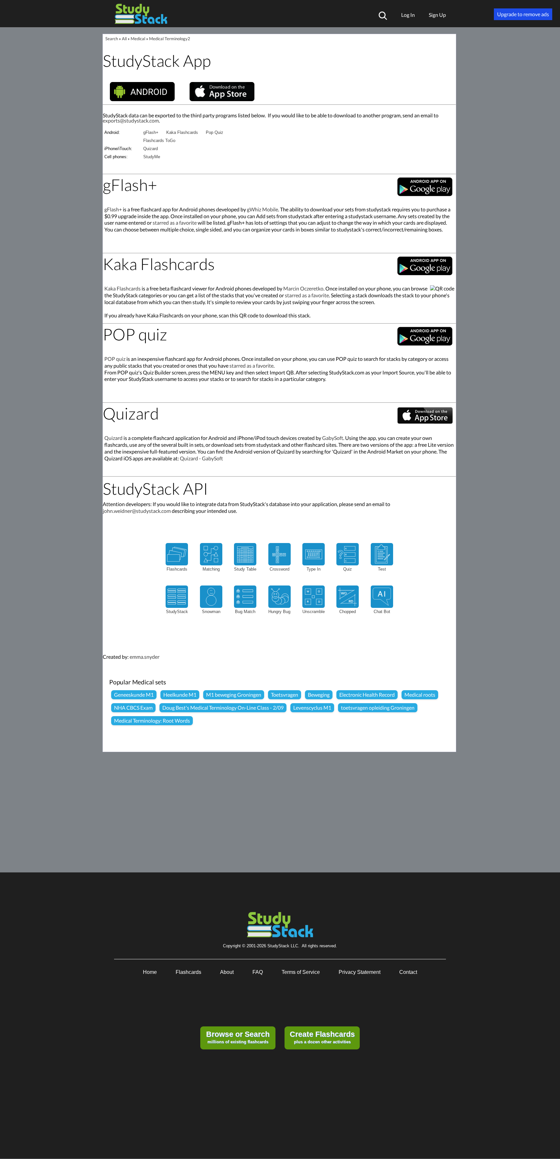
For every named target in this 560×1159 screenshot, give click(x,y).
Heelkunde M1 (179, 695)
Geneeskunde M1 (134, 695)
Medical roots (419, 695)
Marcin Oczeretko (303, 288)
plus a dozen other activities (322, 1037)
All (124, 38)
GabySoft (332, 438)
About (227, 972)
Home (150, 972)
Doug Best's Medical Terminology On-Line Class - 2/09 (223, 707)
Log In (408, 15)
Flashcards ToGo (159, 140)
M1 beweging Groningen (233, 695)
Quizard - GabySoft (201, 458)
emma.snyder (144, 657)
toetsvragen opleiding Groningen (377, 707)
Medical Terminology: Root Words (152, 720)
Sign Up (437, 15)
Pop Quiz (214, 132)
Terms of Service (301, 972)
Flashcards (188, 972)
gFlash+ (150, 132)
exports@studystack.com (131, 120)
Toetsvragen (284, 695)
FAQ (257, 972)
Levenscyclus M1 (312, 707)
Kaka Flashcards (182, 132)
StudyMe (151, 156)
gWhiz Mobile (262, 209)
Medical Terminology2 (169, 38)
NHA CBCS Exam (133, 707)
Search (111, 38)
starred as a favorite (175, 222)
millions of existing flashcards (238, 1037)
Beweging (319, 695)
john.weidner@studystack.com (137, 511)
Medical (138, 38)
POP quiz (114, 359)
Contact (408, 972)
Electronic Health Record (367, 695)
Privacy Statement (359, 972)
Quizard (150, 148)
